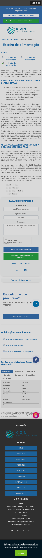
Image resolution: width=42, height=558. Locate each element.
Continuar (21, 553)
